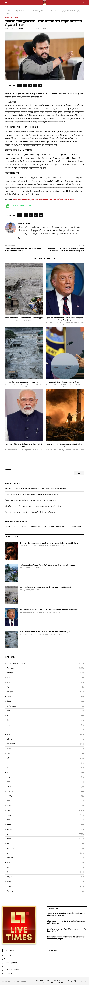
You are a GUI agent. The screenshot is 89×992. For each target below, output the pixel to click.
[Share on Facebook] (25, 85)
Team (48, 980)
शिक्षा (45, 872)
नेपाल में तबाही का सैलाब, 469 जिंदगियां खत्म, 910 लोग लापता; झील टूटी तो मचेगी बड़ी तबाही (30, 500)
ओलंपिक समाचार (45, 706)
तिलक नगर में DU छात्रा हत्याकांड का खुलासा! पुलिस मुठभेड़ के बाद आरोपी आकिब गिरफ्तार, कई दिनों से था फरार (35, 488)
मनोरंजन (45, 810)
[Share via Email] (40, 85)
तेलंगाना (45, 763)
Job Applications (48, 982)
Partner (60, 982)
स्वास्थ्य (45, 881)
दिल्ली (45, 768)
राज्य (45, 834)
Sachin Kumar (18, 28)
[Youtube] (82, 981)
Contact (57, 980)
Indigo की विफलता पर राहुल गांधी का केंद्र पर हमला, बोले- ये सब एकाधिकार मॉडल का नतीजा (43, 199)
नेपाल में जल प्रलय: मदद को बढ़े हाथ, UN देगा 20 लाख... (24, 382)
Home (7, 11)
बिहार (45, 801)
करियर (45, 711)
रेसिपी (45, 844)
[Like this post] (20, 85)
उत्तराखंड (45, 696)
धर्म (45, 772)
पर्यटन (45, 782)
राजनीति (45, 824)
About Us (39, 980)
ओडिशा (45, 701)
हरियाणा (45, 886)
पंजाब (45, 777)
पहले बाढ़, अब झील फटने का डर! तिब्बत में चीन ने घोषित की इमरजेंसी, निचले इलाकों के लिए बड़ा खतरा (32, 494)
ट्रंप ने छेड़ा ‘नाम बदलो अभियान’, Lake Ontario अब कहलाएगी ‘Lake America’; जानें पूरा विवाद (33, 506)
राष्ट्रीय (45, 839)
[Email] (85, 981)
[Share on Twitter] (30, 85)
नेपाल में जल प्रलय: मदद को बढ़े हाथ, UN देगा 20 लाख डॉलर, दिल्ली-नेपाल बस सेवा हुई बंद (30, 512)
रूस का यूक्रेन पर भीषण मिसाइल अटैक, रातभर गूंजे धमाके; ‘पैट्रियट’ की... (64, 445)
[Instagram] (75, 981)
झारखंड (45, 749)
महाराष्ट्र (45, 815)
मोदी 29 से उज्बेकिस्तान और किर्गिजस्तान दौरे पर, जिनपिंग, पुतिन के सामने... (24, 445)
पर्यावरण (45, 787)
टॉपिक (45, 753)
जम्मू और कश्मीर (45, 744)
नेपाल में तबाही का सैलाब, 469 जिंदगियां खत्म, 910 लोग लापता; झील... (24, 318)
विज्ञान (45, 862)
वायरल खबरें (45, 858)
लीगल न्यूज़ (45, 853)
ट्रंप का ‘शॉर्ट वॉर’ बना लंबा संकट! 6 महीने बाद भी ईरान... (64, 382)
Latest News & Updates (45, 663)
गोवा (45, 730)
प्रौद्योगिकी (45, 796)
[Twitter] (72, 981)
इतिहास (45, 687)
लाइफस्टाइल (45, 848)
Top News (19, 11)
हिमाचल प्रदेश (45, 891)
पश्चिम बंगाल (45, 791)
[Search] (83, 3)
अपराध (45, 678)
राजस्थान (45, 829)
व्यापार (45, 867)
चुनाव (45, 734)
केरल (45, 716)
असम (45, 682)
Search (8, 470)
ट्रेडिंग (45, 758)
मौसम (45, 820)
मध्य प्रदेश (45, 806)
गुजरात (45, 725)
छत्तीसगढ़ (45, 739)
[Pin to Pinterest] (35, 85)
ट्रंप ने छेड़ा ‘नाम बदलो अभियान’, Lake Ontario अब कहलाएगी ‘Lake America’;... (65, 319)
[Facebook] (68, 981)
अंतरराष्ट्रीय (45, 673)
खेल (45, 720)
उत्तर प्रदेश (45, 692)
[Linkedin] (79, 981)
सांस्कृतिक (45, 877)
